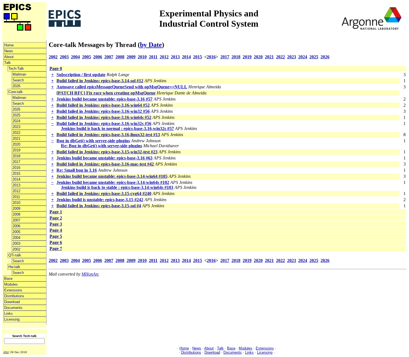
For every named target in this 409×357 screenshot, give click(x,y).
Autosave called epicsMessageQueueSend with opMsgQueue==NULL (121, 86)
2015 (16, 173)
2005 (16, 232)
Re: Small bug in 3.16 (76, 170)
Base (8, 278)
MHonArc (90, 274)
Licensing (11, 319)
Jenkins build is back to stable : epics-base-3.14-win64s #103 (117, 187)
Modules (11, 284)
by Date (151, 44)
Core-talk (15, 92)
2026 (16, 86)
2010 (16, 203)
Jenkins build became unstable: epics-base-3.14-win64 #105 (111, 176)
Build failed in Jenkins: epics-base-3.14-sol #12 (99, 80)
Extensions (13, 290)
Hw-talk (14, 267)
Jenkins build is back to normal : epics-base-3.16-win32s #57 (117, 128)
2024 (16, 121)
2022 (16, 133)
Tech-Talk (16, 68)
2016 (16, 168)
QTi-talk (14, 255)
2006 (16, 226)
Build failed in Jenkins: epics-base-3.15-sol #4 (98, 205)
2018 (16, 156)
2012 (16, 191)
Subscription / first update (80, 74)
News (8, 51)
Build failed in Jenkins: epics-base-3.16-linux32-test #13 (108, 134)
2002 (16, 249)
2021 (16, 138)
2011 (16, 197)
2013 (16, 185)
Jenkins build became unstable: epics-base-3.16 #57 (104, 99)
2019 (16, 150)
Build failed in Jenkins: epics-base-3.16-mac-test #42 (105, 164)
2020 (16, 144)
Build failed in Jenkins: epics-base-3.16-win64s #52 (103, 117)
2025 (16, 115)
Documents (13, 308)
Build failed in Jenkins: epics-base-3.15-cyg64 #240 (103, 193)
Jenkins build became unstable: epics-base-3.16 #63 (104, 158)
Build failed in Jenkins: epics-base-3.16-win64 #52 (103, 105)
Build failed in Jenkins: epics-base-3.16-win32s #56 (103, 123)
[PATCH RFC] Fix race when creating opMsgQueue (106, 93)
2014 (16, 179)
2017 (16, 162)
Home (9, 45)
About (9, 57)
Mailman (19, 74)
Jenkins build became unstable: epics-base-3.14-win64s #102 (112, 182)
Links (8, 313)
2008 (16, 214)
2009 (16, 208)
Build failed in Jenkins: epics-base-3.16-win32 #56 (103, 111)
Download (12, 302)
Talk (7, 63)
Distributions (14, 296)
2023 (16, 127)
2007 (16, 220)
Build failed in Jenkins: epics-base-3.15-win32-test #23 (106, 151)
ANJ (6, 352)
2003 (16, 243)
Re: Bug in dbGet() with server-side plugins (101, 145)
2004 (16, 238)
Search (18, 80)
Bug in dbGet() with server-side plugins (93, 140)
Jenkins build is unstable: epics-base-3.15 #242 (99, 199)
